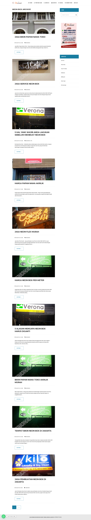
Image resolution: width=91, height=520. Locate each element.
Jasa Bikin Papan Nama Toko (30, 37)
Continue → (19, 52)
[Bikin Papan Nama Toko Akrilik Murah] (33, 366)
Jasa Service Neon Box (27, 84)
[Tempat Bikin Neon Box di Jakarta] (33, 417)
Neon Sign (63, 81)
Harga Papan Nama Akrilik (29, 183)
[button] (3, 516)
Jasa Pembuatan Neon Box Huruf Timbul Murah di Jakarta (41, 517)
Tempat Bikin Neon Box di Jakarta (33, 431)
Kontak (55, 2)
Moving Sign (63, 85)
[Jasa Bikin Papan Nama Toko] (33, 23)
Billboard (63, 76)
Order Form (69, 2)
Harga (61, 2)
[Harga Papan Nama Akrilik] (33, 169)
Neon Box (63, 64)
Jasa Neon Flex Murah (27, 232)
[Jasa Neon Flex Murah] (33, 218)
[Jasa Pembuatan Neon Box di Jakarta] (33, 465)
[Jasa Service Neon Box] (33, 70)
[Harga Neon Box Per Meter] (33, 266)
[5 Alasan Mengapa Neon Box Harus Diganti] (33, 315)
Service (47, 2)
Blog (76, 2)
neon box (28, 42)
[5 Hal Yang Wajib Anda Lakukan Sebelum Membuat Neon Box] (33, 118)
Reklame (63, 72)
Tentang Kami (38, 2)
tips (31, 140)
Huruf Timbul (64, 68)
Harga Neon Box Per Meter (29, 280)
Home (30, 2)
